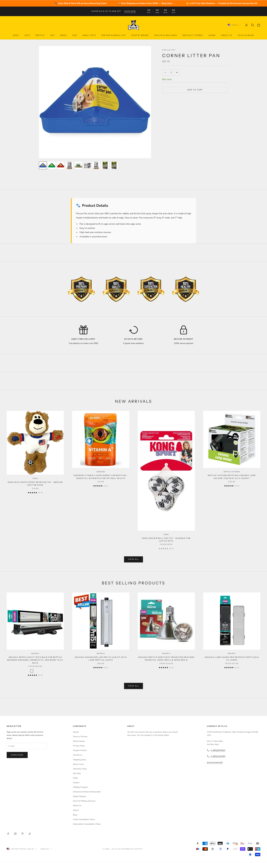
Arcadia (35, 653)
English (45, 849)
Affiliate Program (80, 787)
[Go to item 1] (43, 165)
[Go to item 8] (105, 165)
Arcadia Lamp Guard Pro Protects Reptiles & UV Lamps (232, 658)
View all (133, 559)
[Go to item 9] (114, 165)
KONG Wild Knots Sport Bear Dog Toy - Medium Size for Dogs (35, 483)
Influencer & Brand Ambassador (87, 791)
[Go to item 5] (78, 165)
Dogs (16, 35)
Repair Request (79, 796)
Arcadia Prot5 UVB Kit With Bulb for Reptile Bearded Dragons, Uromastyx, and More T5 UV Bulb (35, 660)
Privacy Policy (79, 745)
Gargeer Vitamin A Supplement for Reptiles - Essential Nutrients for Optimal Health (100, 476)
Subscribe (17, 755)
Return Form (78, 764)
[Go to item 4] (69, 165)
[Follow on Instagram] (15, 833)
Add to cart (195, 90)
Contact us (77, 755)
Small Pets (89, 35)
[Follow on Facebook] (8, 833)
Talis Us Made (246, 35)
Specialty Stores (192, 35)
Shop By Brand (140, 35)
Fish (74, 35)
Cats (27, 35)
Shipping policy (79, 759)
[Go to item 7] (96, 165)
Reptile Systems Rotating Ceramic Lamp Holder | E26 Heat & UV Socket (232, 476)
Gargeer (101, 472)
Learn (212, 35)
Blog (75, 815)
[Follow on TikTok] (29, 833)
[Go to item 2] (52, 165)
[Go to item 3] (61, 165)
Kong (35, 478)
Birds (63, 35)
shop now (130, 11)
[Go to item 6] (87, 165)
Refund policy (79, 741)
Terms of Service (80, 736)
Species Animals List (114, 35)
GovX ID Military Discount (84, 801)
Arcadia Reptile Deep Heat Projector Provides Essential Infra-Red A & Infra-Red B (166, 658)
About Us (226, 35)
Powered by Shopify (132, 849)
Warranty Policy (80, 768)
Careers (76, 782)
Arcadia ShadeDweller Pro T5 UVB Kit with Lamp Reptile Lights (101, 658)
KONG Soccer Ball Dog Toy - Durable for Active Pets (166, 539)
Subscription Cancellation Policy (87, 824)
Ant (52, 35)
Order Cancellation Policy (84, 819)
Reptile (40, 35)
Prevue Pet (169, 50)
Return (76, 810)
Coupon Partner (80, 750)
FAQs (75, 778)
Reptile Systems (232, 472)
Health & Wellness (165, 35)
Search (76, 732)
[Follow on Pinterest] (22, 833)
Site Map (77, 773)
